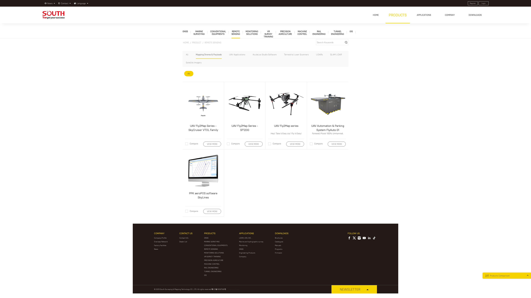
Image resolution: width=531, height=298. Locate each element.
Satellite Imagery (194, 62)
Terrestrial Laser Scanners (296, 54)
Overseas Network (161, 242)
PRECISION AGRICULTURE (285, 32)
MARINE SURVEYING (199, 32)
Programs (278, 249)
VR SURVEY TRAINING (268, 34)
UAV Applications (237, 54)
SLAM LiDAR (336, 54)
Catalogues (279, 242)
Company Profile (160, 238)
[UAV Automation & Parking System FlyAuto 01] (328, 102)
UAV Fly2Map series (286, 125)
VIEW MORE (212, 144)
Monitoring (243, 245)
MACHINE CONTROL (302, 32)
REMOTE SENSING (235, 32)
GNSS (185, 31)
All (187, 54)
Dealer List (183, 242)
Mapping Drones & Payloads (209, 54)
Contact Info (183, 238)
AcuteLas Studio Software (265, 54)
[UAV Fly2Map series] (286, 102)
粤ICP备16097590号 (218, 289)
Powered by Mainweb (234, 289)
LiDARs (319, 54)
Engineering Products (247, 253)
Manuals (278, 245)
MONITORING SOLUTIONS (252, 32)
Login (483, 3)
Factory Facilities (160, 245)
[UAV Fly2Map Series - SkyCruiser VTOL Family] (203, 102)
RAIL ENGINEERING (319, 32)
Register (473, 3)
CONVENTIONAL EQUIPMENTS (218, 32)
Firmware (278, 253)
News (156, 249)
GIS (351, 31)
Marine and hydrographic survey (251, 242)
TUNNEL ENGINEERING (337, 32)
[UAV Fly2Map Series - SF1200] (245, 102)
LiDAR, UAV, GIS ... (245, 238)
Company (242, 257)
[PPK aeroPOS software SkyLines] (203, 170)
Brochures (279, 238)
